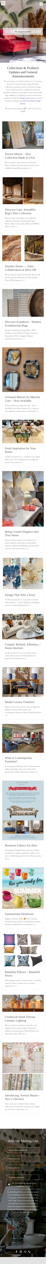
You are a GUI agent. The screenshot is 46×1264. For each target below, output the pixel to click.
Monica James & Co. (34, 1246)
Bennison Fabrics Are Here (23, 810)
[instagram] (21, 1252)
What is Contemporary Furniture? (23, 738)
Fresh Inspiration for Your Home (23, 431)
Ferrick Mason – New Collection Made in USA (23, 135)
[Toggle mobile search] (41, 4)
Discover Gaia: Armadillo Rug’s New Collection (23, 190)
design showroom (27, 98)
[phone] (29, 1252)
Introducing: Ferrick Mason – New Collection (23, 1066)
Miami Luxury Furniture (23, 682)
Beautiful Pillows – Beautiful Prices (23, 950)
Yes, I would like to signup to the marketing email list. (24, 1184)
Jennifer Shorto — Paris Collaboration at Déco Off (23, 248)
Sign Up (15, 1222)
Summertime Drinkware (23, 888)
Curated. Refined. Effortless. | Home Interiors (23, 626)
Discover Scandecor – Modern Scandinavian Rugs (23, 303)
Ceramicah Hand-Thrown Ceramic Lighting (23, 1003)
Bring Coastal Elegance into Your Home (23, 498)
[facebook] (17, 1252)
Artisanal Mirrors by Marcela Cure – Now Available (23, 369)
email (23, 111)
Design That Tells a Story (23, 573)
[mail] (25, 1252)
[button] (3, 3)
